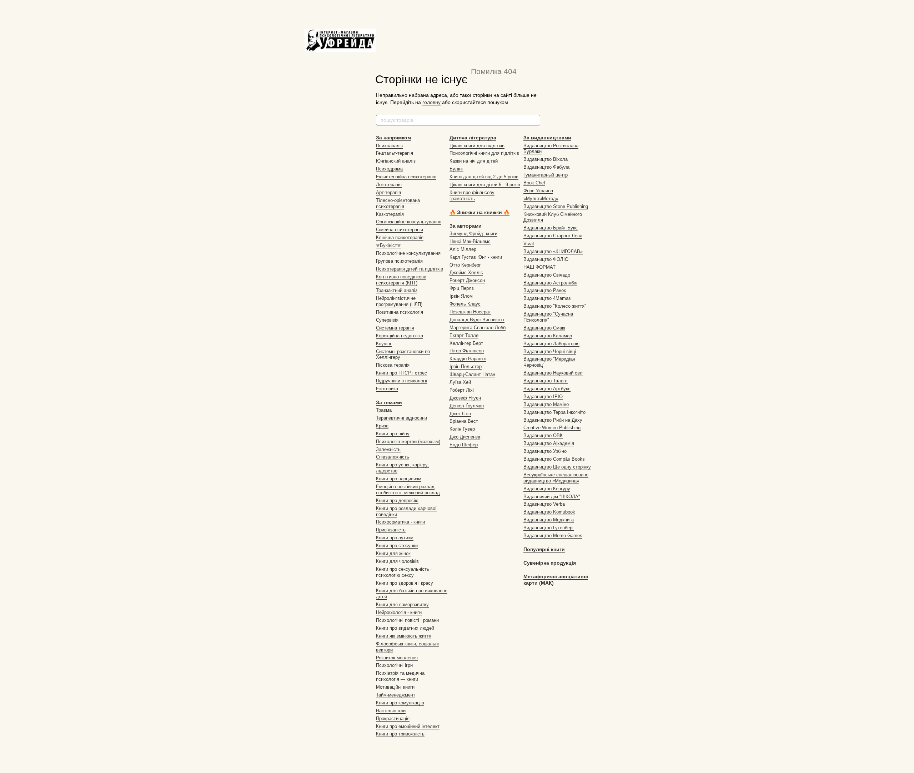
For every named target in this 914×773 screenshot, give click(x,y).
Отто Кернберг (465, 265)
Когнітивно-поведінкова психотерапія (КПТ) (401, 280)
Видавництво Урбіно (545, 451)
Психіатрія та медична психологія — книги (400, 676)
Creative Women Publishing (552, 427)
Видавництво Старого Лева (552, 235)
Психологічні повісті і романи (407, 620)
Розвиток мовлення (397, 657)
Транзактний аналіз (396, 290)
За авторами (466, 226)
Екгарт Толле (464, 335)
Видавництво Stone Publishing (555, 206)
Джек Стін (460, 413)
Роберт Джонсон (467, 280)
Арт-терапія (388, 192)
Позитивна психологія (399, 312)
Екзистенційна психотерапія (406, 176)
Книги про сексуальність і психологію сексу (404, 572)
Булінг (456, 169)
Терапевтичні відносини (401, 418)
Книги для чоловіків (397, 561)
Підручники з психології (401, 380)
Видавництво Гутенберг (548, 527)
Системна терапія (395, 328)
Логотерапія (389, 184)
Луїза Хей (460, 382)
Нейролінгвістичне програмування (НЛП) (399, 301)
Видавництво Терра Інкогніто (554, 412)
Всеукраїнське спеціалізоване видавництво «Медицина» (555, 478)
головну (431, 102)
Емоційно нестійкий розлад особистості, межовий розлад (408, 489)
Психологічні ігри (394, 665)
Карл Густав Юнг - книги (476, 257)
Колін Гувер (462, 429)
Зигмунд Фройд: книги (473, 233)
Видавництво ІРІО (543, 396)
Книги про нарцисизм (398, 478)
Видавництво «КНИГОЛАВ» (553, 251)
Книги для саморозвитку (402, 604)
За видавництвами (547, 137)
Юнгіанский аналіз (396, 161)
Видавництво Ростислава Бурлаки (550, 148)
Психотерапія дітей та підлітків (409, 269)
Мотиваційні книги (395, 687)
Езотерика (387, 388)
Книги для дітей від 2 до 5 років (484, 176)
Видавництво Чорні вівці (549, 351)
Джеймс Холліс (466, 272)
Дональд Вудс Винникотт (477, 319)
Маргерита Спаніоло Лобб (478, 327)
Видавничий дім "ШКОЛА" (551, 496)
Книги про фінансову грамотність (472, 195)
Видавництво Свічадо (546, 275)
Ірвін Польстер (466, 366)
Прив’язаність (391, 529)
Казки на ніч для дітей (474, 161)
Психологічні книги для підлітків (484, 153)
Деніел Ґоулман (467, 405)
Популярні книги (544, 549)
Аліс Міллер (463, 249)
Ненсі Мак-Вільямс (470, 241)
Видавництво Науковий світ (553, 373)
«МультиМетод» (540, 198)
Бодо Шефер (464, 444)
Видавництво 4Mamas (547, 298)
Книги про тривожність (400, 734)
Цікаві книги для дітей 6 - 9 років (485, 184)
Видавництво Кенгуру (546, 488)
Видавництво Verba (544, 504)
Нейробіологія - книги (399, 612)
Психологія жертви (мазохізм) (408, 441)
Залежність (388, 449)
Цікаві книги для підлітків (477, 145)
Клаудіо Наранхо (468, 358)
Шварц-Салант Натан (472, 374)
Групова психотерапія (399, 261)
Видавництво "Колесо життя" (554, 306)
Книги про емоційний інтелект (408, 726)
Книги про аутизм (394, 537)
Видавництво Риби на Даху (552, 420)
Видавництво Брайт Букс (550, 228)
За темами (389, 402)
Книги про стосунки (397, 545)
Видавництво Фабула (546, 167)
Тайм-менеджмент (395, 695)
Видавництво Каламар (547, 335)
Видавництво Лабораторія (551, 343)
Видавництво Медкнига (548, 519)
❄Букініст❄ (388, 245)
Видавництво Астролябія (550, 283)
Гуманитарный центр (545, 175)
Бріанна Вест (464, 421)
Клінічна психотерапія (399, 237)
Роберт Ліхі (462, 390)
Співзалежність (392, 457)
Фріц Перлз (462, 288)
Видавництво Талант (545, 380)
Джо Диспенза (465, 437)
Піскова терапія (393, 365)
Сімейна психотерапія (399, 229)
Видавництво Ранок (544, 290)
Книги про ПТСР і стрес (401, 373)
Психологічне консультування (408, 253)
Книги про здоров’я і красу (404, 583)
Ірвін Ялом (461, 296)
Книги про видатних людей (405, 628)
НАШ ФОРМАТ (539, 267)
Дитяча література (473, 137)
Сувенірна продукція (549, 563)
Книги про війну (393, 433)
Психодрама (389, 169)
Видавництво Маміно (546, 404)
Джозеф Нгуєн (465, 398)
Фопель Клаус (465, 304)
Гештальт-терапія (394, 153)
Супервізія (387, 320)
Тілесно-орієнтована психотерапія (398, 203)
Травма (384, 410)
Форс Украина (538, 190)
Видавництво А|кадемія (548, 443)
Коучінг (384, 343)
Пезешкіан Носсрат (470, 311)
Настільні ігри (391, 710)
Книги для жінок (393, 553)
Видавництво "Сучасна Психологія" (548, 317)
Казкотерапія (390, 214)
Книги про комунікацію (400, 702)
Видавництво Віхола (545, 159)
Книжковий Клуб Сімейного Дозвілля (552, 217)
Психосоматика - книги (400, 522)
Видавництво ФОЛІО (545, 259)
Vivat (528, 243)
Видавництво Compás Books (554, 459)
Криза (382, 425)
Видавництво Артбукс (547, 388)
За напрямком (393, 137)
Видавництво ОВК (543, 435)
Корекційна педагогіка (399, 335)
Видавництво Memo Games (552, 535)
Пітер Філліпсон (467, 350)
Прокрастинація (393, 718)
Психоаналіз (389, 145)
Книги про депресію (397, 500)
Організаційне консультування (408, 221)
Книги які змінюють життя (403, 636)
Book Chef (534, 182)
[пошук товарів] (534, 120)
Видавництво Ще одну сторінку (557, 467)
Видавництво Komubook (549, 512)
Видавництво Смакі (544, 328)
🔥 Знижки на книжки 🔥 (479, 212)
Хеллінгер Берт (466, 343)
